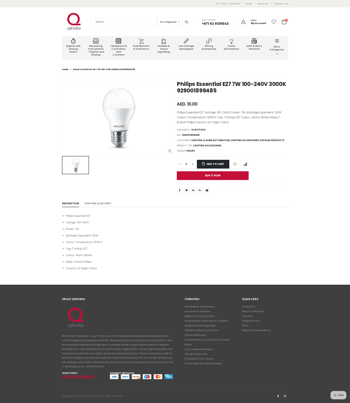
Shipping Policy (251, 321)
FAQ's (245, 325)
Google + (200, 190)
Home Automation (195, 335)
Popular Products (272, 140)
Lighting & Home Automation (210, 140)
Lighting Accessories (245, 140)
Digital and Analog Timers (200, 316)
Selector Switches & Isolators (202, 330)
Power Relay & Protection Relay (203, 363)
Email (207, 190)
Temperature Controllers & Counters (206, 321)
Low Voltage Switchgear (199, 349)
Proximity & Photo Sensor (199, 358)
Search (187, 21)
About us (262, 3)
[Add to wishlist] (235, 164)
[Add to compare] (245, 164)
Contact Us (281, 3)
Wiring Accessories (196, 354)
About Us (247, 316)
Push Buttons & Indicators (199, 306)
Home (249, 3)
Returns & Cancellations (256, 330)
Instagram (285, 396)
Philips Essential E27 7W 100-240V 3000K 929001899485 (231, 87)
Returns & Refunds (253, 311)
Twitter (186, 190)
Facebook (180, 190)
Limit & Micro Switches (197, 311)
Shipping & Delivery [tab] (97, 203)
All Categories (168, 22)
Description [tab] (70, 203)
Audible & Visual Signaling (200, 325)
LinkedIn (193, 190)
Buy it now (213, 175)
